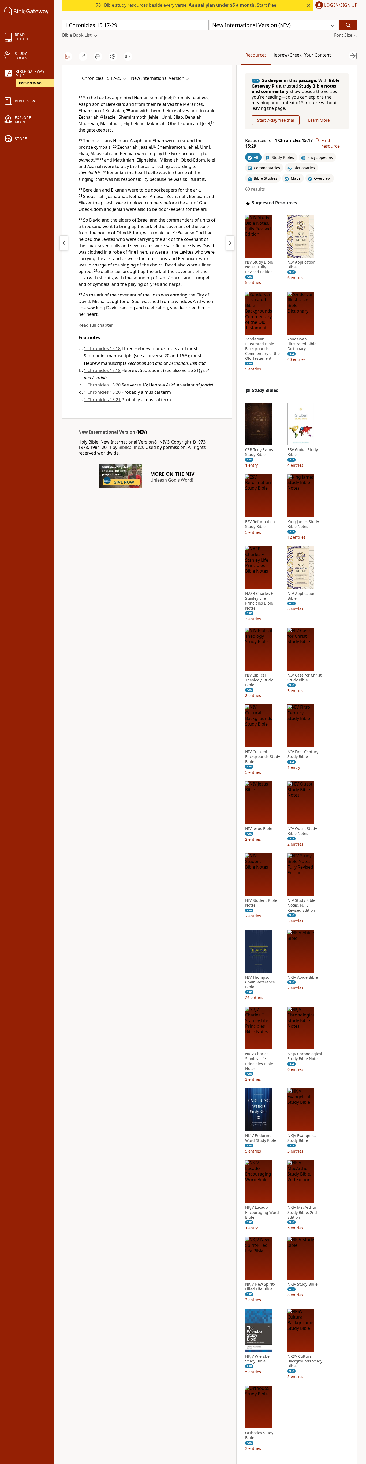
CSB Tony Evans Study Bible (259, 452)
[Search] (348, 25)
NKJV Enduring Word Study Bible (260, 1138)
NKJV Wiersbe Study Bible (257, 1359)
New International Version (106, 432)
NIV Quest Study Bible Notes (302, 831)
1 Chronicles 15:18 (102, 348)
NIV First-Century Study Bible (302, 754)
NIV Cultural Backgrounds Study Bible (262, 757)
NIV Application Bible (301, 264)
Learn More (319, 120)
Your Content (317, 55)
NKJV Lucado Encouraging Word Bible (262, 1212)
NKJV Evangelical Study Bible (302, 1138)
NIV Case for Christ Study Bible (304, 677)
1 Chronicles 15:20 (102, 385)
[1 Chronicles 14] (63, 242)
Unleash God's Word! (171, 480)
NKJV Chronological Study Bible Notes (304, 1056)
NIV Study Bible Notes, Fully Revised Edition (259, 267)
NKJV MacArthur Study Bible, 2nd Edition (302, 1212)
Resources (256, 55)
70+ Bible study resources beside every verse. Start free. (186, 5)
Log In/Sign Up (340, 5)
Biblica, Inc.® (131, 447)
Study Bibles (265, 390)
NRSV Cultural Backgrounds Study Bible (304, 1361)
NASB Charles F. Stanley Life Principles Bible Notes (259, 601)
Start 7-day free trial (275, 120)
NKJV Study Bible (302, 1284)
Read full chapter (96, 325)
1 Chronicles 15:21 (102, 400)
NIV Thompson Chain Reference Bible (260, 982)
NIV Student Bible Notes (261, 903)
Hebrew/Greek (287, 55)
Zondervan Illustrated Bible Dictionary (301, 344)
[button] (335, 5)
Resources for (279, 143)
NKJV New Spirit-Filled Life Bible (260, 1287)
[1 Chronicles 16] (230, 242)
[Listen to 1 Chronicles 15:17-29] (128, 56)
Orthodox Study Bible (259, 1435)
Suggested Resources (274, 203)
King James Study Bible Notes (303, 524)
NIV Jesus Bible (258, 828)
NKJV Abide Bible (302, 977)
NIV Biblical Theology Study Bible (259, 680)
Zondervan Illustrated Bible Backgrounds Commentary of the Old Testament (262, 349)
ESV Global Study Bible (302, 452)
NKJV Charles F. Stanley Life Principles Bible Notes (259, 1061)
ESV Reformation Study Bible (260, 524)
